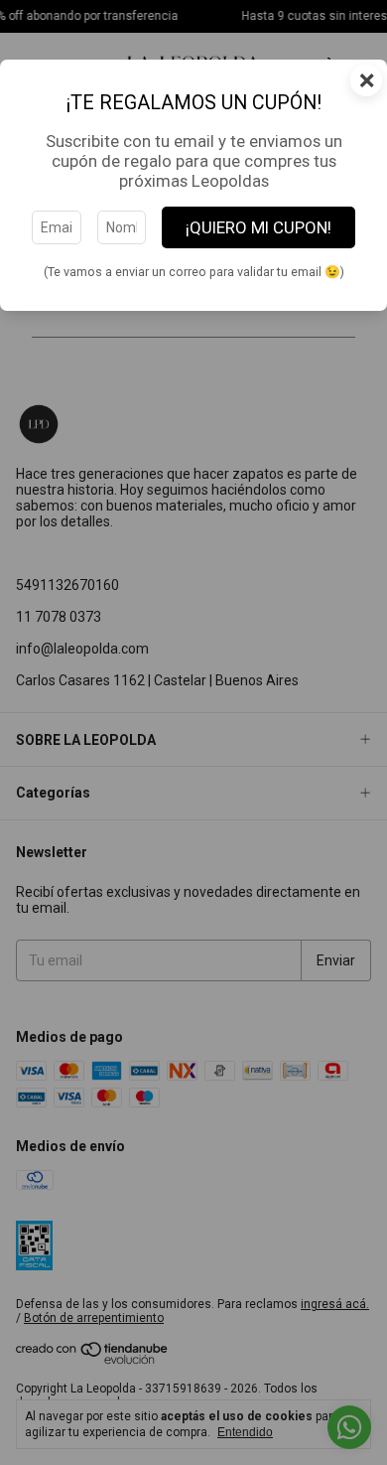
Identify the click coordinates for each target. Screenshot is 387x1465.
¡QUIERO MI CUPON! (258, 227)
